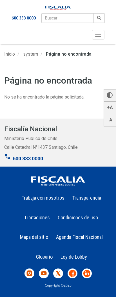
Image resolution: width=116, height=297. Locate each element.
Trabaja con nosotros (43, 198)
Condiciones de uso (78, 217)
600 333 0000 (24, 18)
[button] (110, 95)
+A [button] (110, 107)
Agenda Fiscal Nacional (79, 237)
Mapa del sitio (34, 237)
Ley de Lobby (74, 257)
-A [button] (110, 120)
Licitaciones (37, 217)
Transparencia (86, 198)
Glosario (44, 257)
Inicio (9, 54)
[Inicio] (58, 8)
